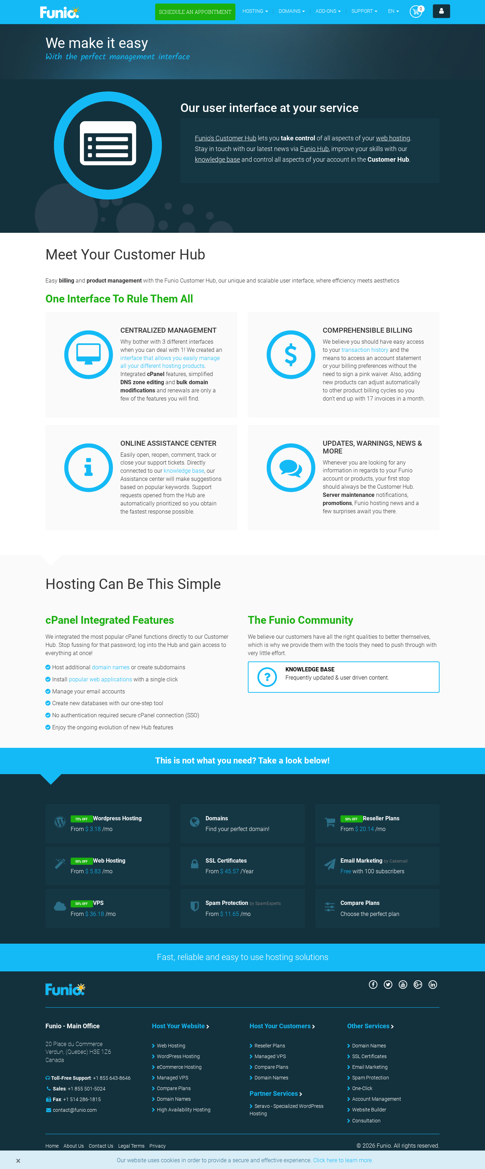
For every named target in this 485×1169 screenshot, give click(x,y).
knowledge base (217, 159)
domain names (111, 667)
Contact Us (101, 1146)
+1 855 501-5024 (86, 1089)
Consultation (366, 1121)
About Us (74, 1146)
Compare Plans (174, 1088)
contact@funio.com (75, 1110)
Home (52, 1146)
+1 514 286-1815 (82, 1099)
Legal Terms (131, 1146)
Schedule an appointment (195, 12)
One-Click (362, 1088)
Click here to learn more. (342, 1160)
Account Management (376, 1099)
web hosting (393, 138)
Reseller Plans (270, 1046)
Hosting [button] (254, 11)
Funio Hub (314, 148)
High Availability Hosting (184, 1109)
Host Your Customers (280, 1026)
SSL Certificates (369, 1056)
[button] (292, 11)
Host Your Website (178, 1026)
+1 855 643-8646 (112, 1078)
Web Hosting (171, 1046)
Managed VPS (172, 1077)
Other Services (368, 1026)
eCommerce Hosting (179, 1067)
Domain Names (174, 1099)
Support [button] (363, 11)
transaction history (365, 350)
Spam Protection (370, 1077)
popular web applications (100, 679)
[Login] (441, 11)
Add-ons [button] (326, 11)
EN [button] (392, 11)
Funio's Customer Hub (225, 138)
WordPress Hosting (178, 1056)
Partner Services (274, 1093)
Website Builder (369, 1109)
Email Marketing (370, 1067)
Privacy (157, 1146)
